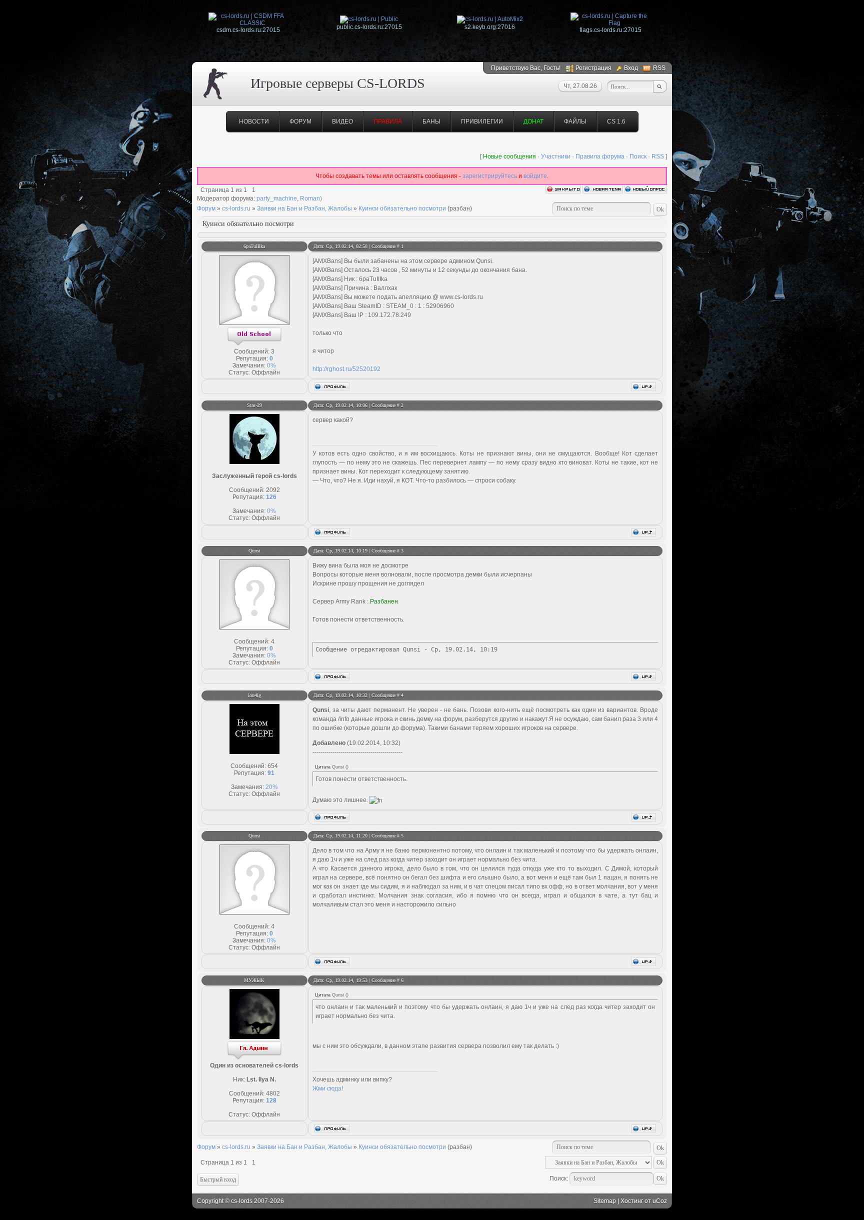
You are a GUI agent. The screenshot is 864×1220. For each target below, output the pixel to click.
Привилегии (482, 121)
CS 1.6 (616, 121)
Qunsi (254, 551)
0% (271, 365)
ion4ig (254, 695)
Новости (254, 121)
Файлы (575, 121)
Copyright (210, 1201)
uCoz (659, 1201)
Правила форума (600, 156)
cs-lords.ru (236, 208)
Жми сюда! (327, 1088)
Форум (301, 121)
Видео (342, 121)
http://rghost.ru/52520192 (346, 369)
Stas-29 (254, 405)
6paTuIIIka (254, 246)
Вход (631, 68)
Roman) (311, 198)
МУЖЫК (254, 980)
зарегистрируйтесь (489, 176)
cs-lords (241, 1201)
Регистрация (594, 68)
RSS (659, 68)
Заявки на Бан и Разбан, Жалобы (304, 208)
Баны (431, 121)
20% (272, 787)
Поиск (638, 156)
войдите (535, 176)
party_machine (276, 198)
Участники (555, 156)
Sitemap (605, 1201)
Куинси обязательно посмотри (402, 208)
